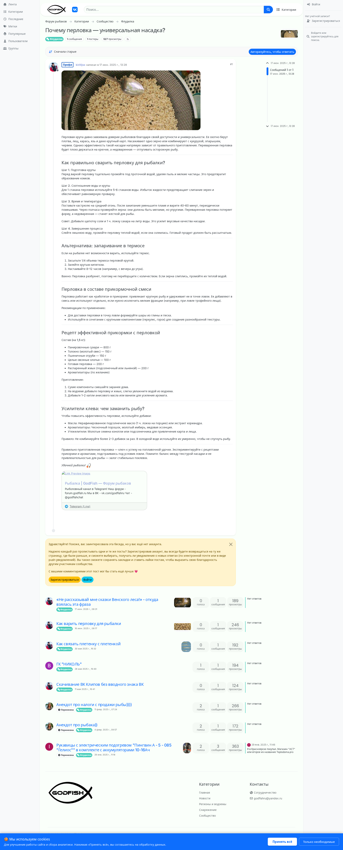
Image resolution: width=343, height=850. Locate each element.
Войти (87, 579)
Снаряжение (208, 809)
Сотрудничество (264, 792)
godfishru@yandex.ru (267, 798)
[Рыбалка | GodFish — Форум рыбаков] (104, 473)
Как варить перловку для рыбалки (88, 623)
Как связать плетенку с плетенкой (88, 643)
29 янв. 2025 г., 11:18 (104, 754)
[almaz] (49, 706)
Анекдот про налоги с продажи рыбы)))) (94, 704)
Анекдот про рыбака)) (76, 724)
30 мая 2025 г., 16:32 (85, 648)
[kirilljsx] (49, 601)
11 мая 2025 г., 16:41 (85, 689)
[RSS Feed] (128, 39)
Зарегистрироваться (64, 579)
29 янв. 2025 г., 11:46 (263, 744)
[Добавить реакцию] (199, 518)
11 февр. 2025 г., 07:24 (105, 709)
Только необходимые (319, 842)
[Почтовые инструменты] (229, 518)
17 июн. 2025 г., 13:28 (113, 64)
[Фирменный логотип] (56, 9)
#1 (231, 64)
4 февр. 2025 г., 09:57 (105, 729)
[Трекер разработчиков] (75, 9)
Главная (204, 792)
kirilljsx (80, 64)
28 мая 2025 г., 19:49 (85, 669)
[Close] (231, 544)
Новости (204, 798)
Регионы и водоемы (212, 804)
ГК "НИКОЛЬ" (69, 664)
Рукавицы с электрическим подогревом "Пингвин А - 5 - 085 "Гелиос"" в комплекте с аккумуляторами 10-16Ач (114, 747)
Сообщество (207, 815)
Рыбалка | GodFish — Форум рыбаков (98, 483)
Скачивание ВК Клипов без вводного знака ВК (100, 684)
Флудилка (56, 39)
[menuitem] (323, 4)
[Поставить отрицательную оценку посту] (221, 518)
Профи (67, 64)
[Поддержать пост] (207, 518)
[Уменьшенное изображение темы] (182, 602)
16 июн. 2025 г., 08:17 (86, 628)
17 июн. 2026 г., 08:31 (86, 609)
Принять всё (282, 842)
